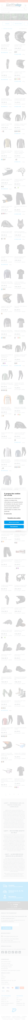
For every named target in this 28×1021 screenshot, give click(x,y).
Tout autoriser (14, 526)
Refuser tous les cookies (14, 522)
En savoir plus (8, 513)
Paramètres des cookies (14, 518)
